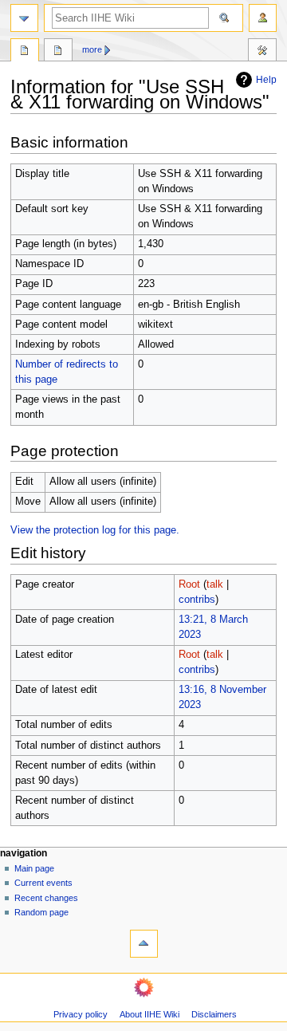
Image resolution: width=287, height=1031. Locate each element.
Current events (43, 882)
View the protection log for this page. (94, 530)
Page (24, 52)
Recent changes (46, 898)
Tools (262, 52)
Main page (34, 868)
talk (214, 584)
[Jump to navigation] (24, 18)
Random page (41, 912)
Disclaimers (214, 1014)
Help (266, 79)
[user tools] (263, 18)
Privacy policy (80, 1014)
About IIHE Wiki (149, 1014)
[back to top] (144, 944)
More (92, 49)
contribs (197, 599)
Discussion (58, 52)
